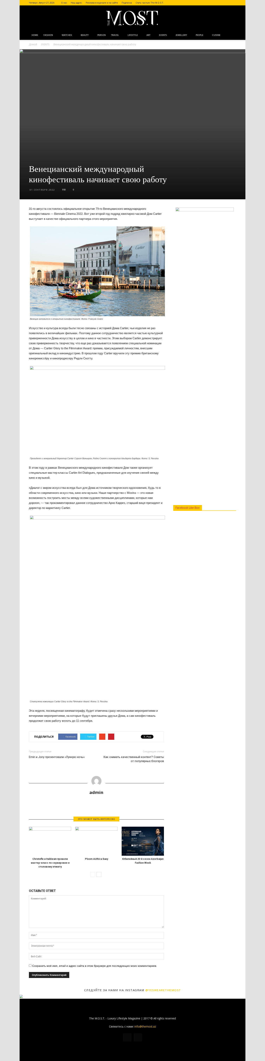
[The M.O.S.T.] (132, 18)
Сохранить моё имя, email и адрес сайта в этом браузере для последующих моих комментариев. (94, 965)
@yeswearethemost (163, 990)
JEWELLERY (181, 35)
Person (101, 35)
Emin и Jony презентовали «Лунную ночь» (57, 757)
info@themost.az (145, 1026)
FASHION (48, 35)
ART (148, 35)
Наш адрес (76, 2)
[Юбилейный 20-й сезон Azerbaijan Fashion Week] (143, 841)
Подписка (127, 2)
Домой (33, 44)
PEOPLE (199, 35)
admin (96, 792)
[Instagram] (233, 2)
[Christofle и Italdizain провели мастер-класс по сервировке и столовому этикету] (50, 841)
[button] (231, 35)
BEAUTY (85, 35)
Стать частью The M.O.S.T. (150, 2)
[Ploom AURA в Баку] (96, 841)
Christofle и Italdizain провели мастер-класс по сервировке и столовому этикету (50, 862)
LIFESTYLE (133, 35)
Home (35, 35)
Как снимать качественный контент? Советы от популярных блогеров (133, 759)
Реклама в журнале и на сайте (102, 2)
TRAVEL (115, 35)
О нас (64, 2)
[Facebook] (227, 2)
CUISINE (216, 35)
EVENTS (163, 35)
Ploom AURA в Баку (96, 858)
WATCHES (67, 35)
